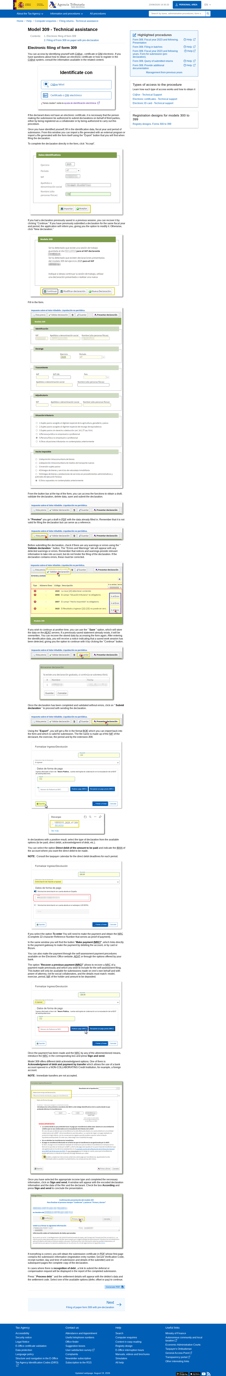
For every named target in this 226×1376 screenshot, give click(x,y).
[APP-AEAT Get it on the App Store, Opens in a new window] (195, 1373)
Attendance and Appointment (81, 1333)
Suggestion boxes (75, 1346)
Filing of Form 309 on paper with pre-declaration (73, 40)
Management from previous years (164, 72)
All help (119, 1362)
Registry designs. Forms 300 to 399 (152, 124)
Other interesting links (177, 1361)
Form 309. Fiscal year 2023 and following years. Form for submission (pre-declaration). (155, 54)
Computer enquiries (45, 21)
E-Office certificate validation (31, 1346)
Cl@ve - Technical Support (147, 94)
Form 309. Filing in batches (147, 47)
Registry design (124, 1346)
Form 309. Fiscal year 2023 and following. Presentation (155, 41)
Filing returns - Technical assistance (78, 21)
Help (29, 21)
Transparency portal (176, 1357)
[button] (207, 4)
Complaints (71, 1354)
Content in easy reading (128, 1341)
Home (20, 21)
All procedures (98, 13)
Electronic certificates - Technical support (155, 99)
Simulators (121, 1358)
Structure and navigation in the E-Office (37, 1358)
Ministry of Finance (175, 1333)
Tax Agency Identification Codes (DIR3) (37, 1362)
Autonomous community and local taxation (183, 1339)
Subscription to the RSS (78, 1362)
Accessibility (22, 1333)
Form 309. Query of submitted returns (153, 61)
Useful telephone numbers (79, 1337)
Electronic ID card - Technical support (153, 103)
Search (119, 1333)
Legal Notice (22, 1341)
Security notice (24, 1337)
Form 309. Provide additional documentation (148, 67)
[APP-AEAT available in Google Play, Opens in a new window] (182, 1373)
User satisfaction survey (78, 1350)
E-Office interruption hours (129, 1350)
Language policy (25, 1354)
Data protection (24, 1350)
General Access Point (177, 1353)
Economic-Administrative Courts (182, 1344)
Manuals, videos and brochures (132, 1354)
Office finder (72, 1341)
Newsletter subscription (78, 1358)
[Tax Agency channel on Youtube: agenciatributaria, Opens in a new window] (204, 1374)
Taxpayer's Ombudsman (178, 1349)
